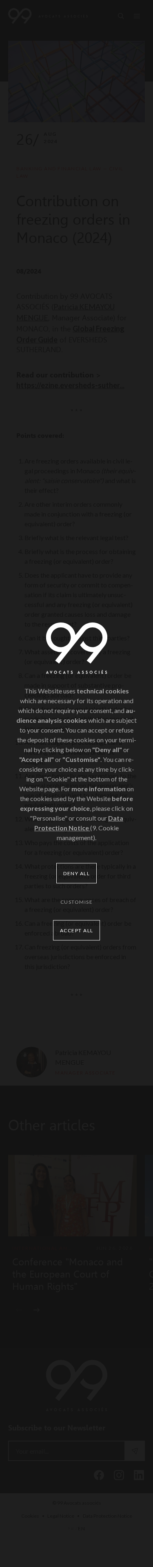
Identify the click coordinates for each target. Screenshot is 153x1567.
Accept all (76, 930)
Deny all (76, 873)
